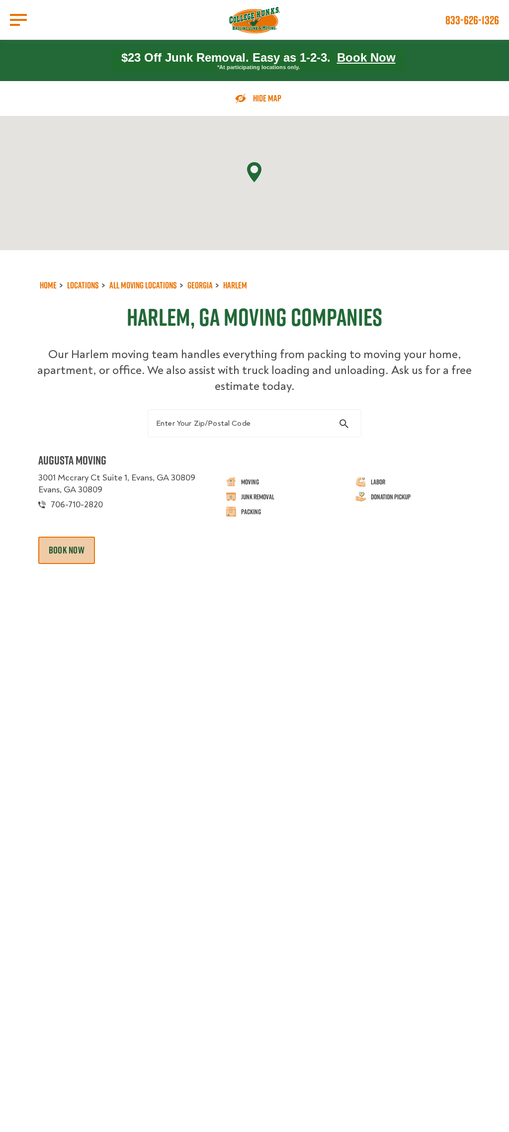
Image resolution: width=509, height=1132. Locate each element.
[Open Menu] (18, 19)
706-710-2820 (77, 504)
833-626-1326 (472, 20)
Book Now (366, 57)
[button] (254, 172)
